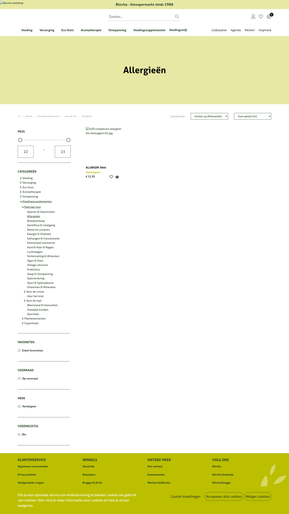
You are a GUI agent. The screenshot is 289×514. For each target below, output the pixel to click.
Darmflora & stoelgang (41, 225)
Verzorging (29, 182)
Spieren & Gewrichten (41, 212)
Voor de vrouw (35, 291)
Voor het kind (35, 296)
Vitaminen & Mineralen (41, 287)
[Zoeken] (177, 17)
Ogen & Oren (35, 260)
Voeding (27, 178)
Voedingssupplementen (49, 116)
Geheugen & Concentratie (43, 238)
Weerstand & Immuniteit (42, 305)
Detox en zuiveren (38, 229)
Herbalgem (29, 406)
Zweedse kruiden (37, 309)
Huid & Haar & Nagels (40, 247)
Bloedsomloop (36, 221)
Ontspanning (30, 196)
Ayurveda (33, 314)
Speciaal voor (71, 116)
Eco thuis (28, 187)
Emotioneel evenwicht (41, 243)
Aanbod (29, 116)
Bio (24, 434)
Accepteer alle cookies (224, 496)
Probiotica (33, 269)
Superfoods (31, 323)
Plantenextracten (35, 318)
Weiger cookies (258, 496)
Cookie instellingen (185, 496)
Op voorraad (30, 378)
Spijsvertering (35, 278)
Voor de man (34, 300)
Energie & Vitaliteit (39, 234)
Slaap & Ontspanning (40, 274)
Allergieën (33, 216)
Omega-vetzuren (37, 265)
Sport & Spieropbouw (40, 283)
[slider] (20, 140)
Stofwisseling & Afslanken (43, 256)
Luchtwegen (34, 252)
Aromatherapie (31, 192)
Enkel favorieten (32, 350)
